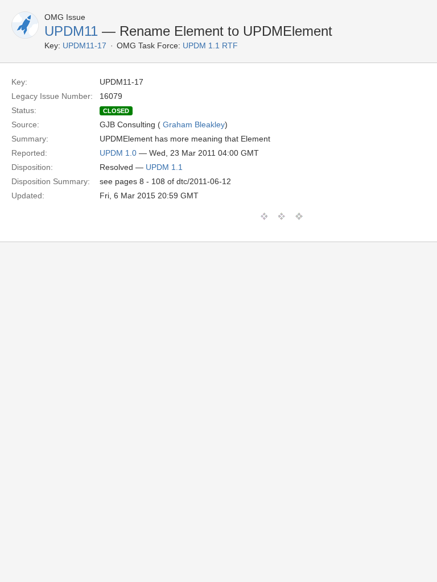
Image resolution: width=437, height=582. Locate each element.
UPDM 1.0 (118, 152)
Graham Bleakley (194, 124)
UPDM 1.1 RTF (210, 45)
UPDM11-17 (84, 45)
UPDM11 (71, 31)
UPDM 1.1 (164, 167)
